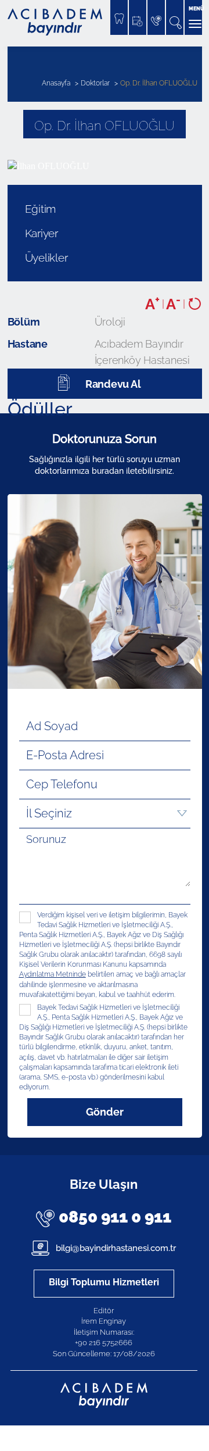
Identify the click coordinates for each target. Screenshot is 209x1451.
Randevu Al (113, 384)
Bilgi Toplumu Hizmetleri (104, 1282)
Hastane (28, 344)
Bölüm (24, 322)
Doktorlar (95, 83)
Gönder (105, 1112)
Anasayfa (56, 83)
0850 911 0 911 (115, 1217)
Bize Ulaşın (104, 1184)
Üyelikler (46, 257)
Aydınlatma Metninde (52, 974)
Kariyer (41, 233)
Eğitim (40, 208)
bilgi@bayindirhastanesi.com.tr (114, 1248)
